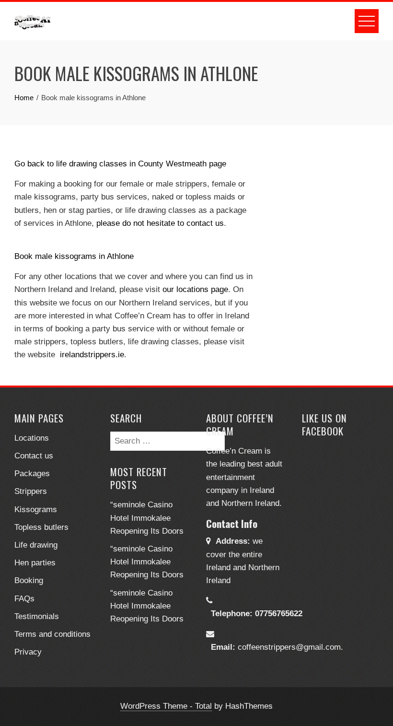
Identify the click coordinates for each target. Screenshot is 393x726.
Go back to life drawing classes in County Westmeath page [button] (120, 163)
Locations (31, 438)
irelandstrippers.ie (92, 354)
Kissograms (35, 509)
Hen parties (35, 562)
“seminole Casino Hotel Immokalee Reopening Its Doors (147, 517)
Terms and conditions (52, 634)
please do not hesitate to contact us (160, 223)
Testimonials (36, 616)
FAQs (24, 598)
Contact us (33, 455)
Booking (28, 580)
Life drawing (36, 545)
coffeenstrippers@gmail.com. (290, 647)
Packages (32, 473)
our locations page (195, 289)
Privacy (28, 651)
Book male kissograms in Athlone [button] (74, 256)
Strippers (30, 491)
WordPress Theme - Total (166, 706)
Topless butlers (41, 527)
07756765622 (278, 613)
